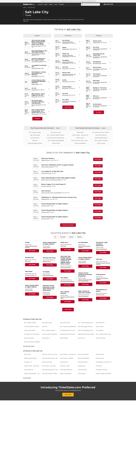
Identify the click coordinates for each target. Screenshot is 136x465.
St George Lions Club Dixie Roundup (32, 334)
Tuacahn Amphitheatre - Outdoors (32, 373)
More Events (68, 309)
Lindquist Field (45, 205)
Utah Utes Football (35, 135)
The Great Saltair (82, 369)
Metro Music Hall (100, 294)
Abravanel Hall (96, 42)
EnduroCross (81, 338)
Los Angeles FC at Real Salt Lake (52, 171)
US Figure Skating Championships (56, 137)
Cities (55, 4)
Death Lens (64, 242)
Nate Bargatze (97, 61)
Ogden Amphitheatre (65, 373)
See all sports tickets (28, 346)
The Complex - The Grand (49, 366)
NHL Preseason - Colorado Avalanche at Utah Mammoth (39, 73)
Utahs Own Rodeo (29, 338)
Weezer (64, 47)
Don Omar (65, 93)
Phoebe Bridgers (66, 86)
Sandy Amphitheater (80, 143)
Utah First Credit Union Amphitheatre (67, 42)
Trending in (60, 29)
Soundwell (99, 366)
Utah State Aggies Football (35, 143)
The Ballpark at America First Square (104, 362)
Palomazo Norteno (47, 158)
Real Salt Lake (56, 143)
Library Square (82, 373)
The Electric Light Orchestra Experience (101, 244)
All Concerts (68, 107)
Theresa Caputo (97, 41)
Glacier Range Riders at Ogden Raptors (54, 204)
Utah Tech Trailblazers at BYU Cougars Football (57, 165)
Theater (51, 4)
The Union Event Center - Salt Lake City (80, 140)
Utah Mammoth (35, 137)
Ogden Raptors (64, 338)
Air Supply (46, 271)
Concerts (40, 4)
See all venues (27, 378)
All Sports (37, 118)
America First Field (36, 68)
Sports (45, 4)
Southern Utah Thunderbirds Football (50, 334)
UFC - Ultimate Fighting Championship (56, 135)
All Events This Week (68, 225)
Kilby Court (63, 246)
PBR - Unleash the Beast (48, 330)
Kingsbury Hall (82, 366)
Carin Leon (65, 67)
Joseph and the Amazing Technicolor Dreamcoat (85, 274)
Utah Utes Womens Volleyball (32, 341)
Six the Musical (97, 104)
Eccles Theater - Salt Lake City (69, 101)
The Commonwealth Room (67, 281)
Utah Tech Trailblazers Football (86, 330)
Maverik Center (35, 114)
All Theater (99, 112)
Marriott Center (35, 84)
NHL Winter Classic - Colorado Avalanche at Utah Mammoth (38, 102)
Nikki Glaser (96, 80)
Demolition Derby (100, 338)
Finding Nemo (100, 274)
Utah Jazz (34, 140)
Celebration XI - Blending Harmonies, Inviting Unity (58, 197)
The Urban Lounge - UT (31, 275)
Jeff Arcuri (96, 96)
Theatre (79, 237)
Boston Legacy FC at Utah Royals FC (53, 184)
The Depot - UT (28, 362)
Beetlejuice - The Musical (99, 88)
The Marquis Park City (101, 369)
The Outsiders (97, 74)
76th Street (28, 271)
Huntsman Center (64, 366)
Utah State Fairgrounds (66, 369)
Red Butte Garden (83, 362)
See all (58, 128)
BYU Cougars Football (35, 132)
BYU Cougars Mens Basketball (56, 140)
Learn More (68, 394)
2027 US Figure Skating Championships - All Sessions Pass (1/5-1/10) (38, 111)
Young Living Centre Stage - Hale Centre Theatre (85, 280)
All (55, 237)
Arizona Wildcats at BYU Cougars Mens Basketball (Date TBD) (38, 81)
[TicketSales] (29, 4)
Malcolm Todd (66, 72)
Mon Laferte (65, 99)
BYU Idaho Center (97, 63)
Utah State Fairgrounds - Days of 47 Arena (50, 369)
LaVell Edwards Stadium (37, 61)
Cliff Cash (99, 259)
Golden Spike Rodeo (29, 330)
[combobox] (74, 29)
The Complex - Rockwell (101, 140)
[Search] (82, 4)
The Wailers (64, 277)
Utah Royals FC (46, 338)
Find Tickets (99, 159)
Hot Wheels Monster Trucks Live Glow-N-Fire (68, 330)
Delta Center (34, 76)
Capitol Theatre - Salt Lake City (100, 48)
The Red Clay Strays (49, 257)
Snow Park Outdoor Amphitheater (50, 373)
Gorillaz (64, 80)
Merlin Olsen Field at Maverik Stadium (51, 179)
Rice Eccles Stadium (36, 45)
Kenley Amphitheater (101, 249)
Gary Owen (96, 47)
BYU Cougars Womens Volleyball (104, 334)
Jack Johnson (66, 40)
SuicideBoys (65, 60)
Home (24, 7)
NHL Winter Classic (56, 132)
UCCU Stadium (46, 293)
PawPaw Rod (29, 257)
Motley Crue (65, 53)
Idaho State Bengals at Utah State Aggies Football (58, 178)
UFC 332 (34, 88)
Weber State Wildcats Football (86, 334)
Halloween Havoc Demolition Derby (68, 334)
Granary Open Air (28, 369)
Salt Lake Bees (99, 330)
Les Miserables (83, 242)
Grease (27, 242)
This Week (61, 4)
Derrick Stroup (97, 67)
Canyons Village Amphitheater (104, 373)
